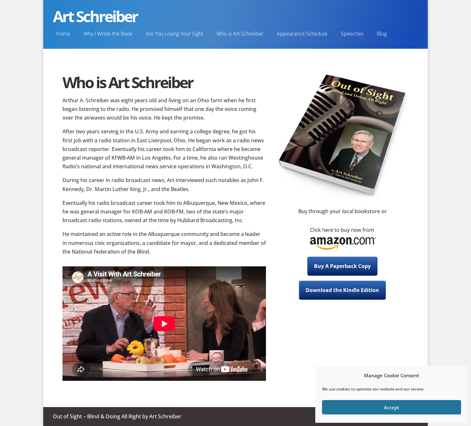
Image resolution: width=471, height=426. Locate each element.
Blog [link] (382, 33)
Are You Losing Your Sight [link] (174, 33)
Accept (391, 407)
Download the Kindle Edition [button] (342, 290)
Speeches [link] (352, 33)
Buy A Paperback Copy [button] (342, 266)
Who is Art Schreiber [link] (240, 33)
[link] (342, 249)
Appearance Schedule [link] (302, 33)
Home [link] (63, 33)
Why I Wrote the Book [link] (108, 33)
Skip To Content (26, 8)
